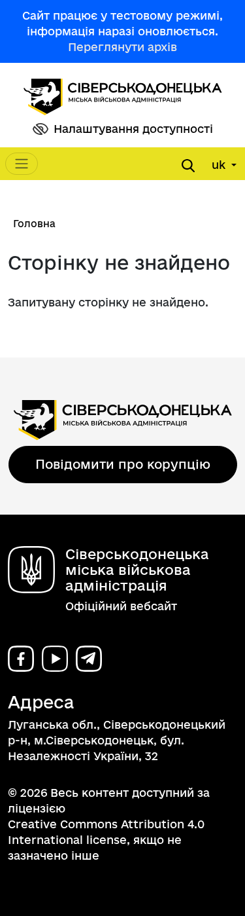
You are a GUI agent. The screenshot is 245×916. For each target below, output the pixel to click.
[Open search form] (188, 166)
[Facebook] (21, 659)
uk (220, 164)
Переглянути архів (122, 47)
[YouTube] (55, 659)
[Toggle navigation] (21, 164)
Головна (34, 223)
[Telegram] (89, 659)
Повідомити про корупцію (122, 464)
